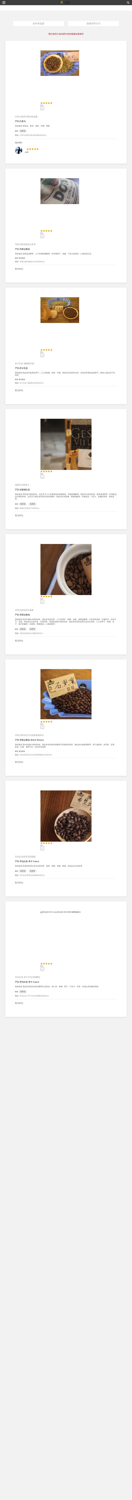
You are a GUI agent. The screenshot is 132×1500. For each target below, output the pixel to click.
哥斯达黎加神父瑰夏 (24, 610)
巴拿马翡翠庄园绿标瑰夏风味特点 (33, 135)
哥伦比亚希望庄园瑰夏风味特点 (32, 875)
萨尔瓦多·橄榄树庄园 (24, 363)
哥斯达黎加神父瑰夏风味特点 (31, 633)
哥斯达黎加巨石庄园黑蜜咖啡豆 (29, 735)
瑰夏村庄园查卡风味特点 (29, 508)
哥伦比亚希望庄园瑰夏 (25, 857)
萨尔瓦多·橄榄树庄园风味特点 (32, 383)
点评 (42, 107)
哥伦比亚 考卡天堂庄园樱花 (27, 977)
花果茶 (23, 131)
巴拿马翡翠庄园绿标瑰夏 (26, 117)
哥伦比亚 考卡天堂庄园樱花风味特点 (34, 996)
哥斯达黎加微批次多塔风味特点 (32, 262)
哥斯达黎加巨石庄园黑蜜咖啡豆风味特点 (36, 755)
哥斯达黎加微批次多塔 (25, 244)
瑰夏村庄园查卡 (22, 485)
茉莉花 (23, 504)
